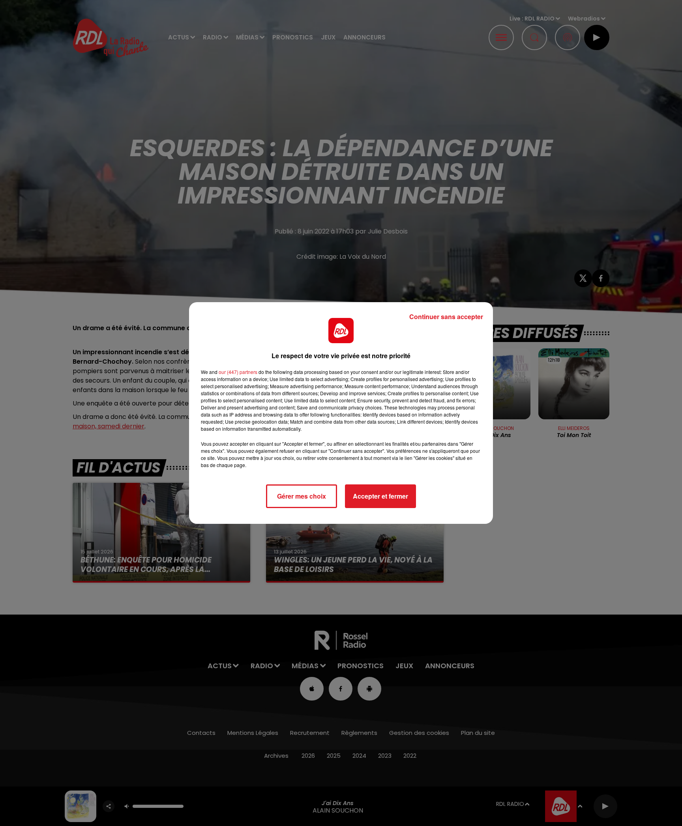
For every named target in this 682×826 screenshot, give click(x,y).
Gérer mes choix (301, 496)
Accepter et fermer (380, 496)
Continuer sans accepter (446, 316)
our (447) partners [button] (238, 371)
